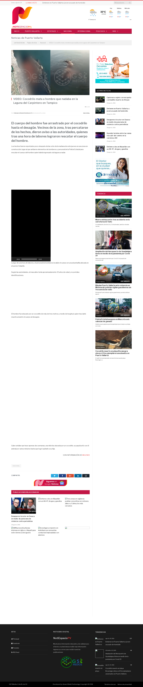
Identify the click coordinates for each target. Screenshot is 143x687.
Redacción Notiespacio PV (23, 113)
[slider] (29, 259)
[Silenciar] (44, 259)
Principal (16, 639)
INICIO (16, 31)
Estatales (51, 31)
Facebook (16, 643)
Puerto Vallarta (32, 31)
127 (131, 638)
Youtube (16, 648)
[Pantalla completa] (48, 259)
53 (131, 665)
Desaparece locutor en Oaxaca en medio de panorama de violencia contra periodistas (23, 519)
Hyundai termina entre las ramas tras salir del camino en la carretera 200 (119, 135)
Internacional (84, 31)
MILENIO (86, 455)
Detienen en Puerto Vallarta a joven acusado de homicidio (63, 3)
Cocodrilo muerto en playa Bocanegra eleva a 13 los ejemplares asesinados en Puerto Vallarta (118, 671)
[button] (30, 225)
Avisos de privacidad (125, 684)
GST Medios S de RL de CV (18, 684)
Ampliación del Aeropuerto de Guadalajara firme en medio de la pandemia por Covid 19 (116, 656)
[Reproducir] (14, 259)
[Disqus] (50, 588)
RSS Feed (15, 652)
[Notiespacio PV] (22, 17)
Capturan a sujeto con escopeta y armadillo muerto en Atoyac (119, 99)
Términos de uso (110, 684)
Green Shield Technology (71, 684)
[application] (31, 225)
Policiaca (100, 31)
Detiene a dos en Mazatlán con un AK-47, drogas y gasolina (118, 148)
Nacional (68, 31)
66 (131, 650)
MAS (114, 31)
